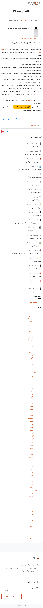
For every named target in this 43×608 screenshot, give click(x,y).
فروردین (31, 316)
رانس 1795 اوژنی (37, 200)
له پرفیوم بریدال (37, 208)
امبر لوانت (39, 269)
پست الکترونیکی (37, 588)
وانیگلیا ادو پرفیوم (36, 215)
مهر (32, 355)
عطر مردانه (34, 94)
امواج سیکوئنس (37, 185)
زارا (21, 49)
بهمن (32, 367)
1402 (36, 412)
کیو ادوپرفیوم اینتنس (35, 284)
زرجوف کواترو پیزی (36, 192)
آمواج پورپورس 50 (36, 291)
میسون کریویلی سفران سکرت (33, 154)
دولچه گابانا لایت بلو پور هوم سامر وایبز (30, 169)
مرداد (32, 328)
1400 (36, 490)
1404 (36, 334)
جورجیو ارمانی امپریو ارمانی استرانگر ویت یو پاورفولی (26, 253)
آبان (32, 358)
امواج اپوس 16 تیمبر (36, 238)
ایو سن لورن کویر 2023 (35, 177)
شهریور (31, 331)
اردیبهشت (31, 319)
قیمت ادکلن (28, 100)
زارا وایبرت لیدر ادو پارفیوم (19, 28)
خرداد (32, 322)
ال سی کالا (23, 21)
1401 (36, 451)
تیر (33, 325)
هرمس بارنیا (38, 261)
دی (33, 364)
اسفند (32, 370)
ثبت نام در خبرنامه (11, 596)
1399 (36, 529)
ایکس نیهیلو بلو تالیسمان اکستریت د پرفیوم (28, 223)
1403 (36, 373)
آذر (33, 361)
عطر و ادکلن (34, 302)
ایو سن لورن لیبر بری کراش (34, 162)
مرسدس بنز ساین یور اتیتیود (33, 230)
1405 (36, 313)
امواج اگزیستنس (37, 246)
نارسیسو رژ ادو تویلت (36, 276)
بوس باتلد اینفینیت (36, 146)
